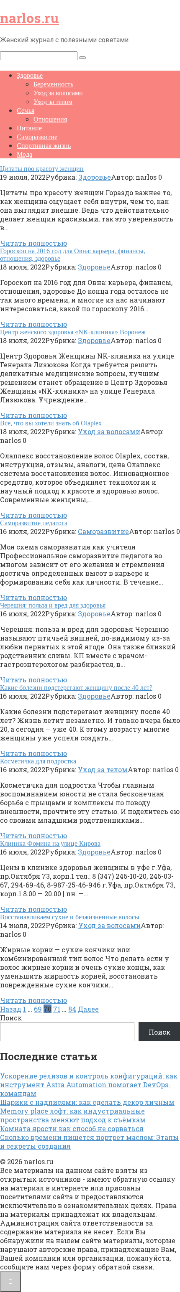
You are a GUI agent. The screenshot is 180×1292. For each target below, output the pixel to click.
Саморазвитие (37, 136)
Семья (25, 110)
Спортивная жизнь (44, 145)
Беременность (53, 84)
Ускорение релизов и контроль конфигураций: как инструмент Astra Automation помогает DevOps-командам (88, 1084)
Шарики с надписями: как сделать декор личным (87, 1102)
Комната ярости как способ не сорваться (72, 1128)
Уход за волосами (58, 93)
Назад (10, 1009)
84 (72, 1009)
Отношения (50, 119)
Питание (29, 128)
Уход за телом (52, 101)
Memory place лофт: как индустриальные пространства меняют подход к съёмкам (73, 1115)
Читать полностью (33, 243)
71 (56, 1009)
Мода (24, 154)
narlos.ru (29, 18)
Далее (88, 1009)
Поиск (11, 1017)
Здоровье (30, 75)
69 (38, 1009)
